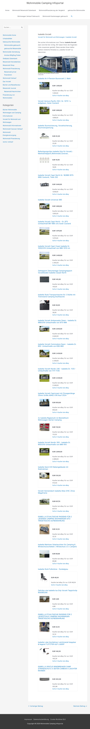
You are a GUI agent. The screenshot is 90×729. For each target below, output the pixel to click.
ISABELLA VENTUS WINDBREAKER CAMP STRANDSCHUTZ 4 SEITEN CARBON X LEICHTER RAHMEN (57, 669)
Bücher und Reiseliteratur (11, 85)
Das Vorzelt (7, 81)
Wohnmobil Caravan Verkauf (13, 129)
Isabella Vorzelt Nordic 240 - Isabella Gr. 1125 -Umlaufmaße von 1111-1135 (57, 370)
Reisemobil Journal (9, 88)
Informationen (8, 116)
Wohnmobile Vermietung (11, 52)
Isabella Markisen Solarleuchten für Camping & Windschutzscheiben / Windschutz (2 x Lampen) (57, 546)
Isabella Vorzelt (71, 37)
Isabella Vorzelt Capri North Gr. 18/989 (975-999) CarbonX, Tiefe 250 (56, 176)
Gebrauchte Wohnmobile (11, 42)
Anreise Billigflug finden (12, 55)
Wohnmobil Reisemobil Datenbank (24, 10)
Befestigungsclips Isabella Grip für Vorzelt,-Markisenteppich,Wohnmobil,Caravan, (55, 152)
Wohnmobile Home (9, 35)
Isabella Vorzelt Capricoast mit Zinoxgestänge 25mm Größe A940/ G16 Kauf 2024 (56, 394)
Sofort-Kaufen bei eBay (60, 95)
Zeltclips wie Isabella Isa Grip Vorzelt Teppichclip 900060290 (57, 591)
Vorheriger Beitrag (35, 706)
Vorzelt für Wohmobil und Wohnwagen (51, 37)
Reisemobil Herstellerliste (11, 62)
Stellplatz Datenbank (10, 58)
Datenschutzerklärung (41, 719)
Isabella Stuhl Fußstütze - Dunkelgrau (53, 569)
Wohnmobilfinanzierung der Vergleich (52, 10)
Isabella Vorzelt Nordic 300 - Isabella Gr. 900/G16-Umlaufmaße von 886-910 (54, 443)
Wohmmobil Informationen (12, 125)
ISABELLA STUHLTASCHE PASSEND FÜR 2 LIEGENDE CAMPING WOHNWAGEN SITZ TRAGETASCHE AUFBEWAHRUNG (55, 519)
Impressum (28, 719)
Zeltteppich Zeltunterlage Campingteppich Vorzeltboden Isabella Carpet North (55, 272)
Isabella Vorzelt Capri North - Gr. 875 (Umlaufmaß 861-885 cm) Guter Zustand (54, 223)
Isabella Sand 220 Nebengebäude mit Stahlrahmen (53, 468)
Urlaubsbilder (7, 38)
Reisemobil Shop (8, 65)
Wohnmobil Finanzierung (11, 68)
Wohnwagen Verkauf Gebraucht (28, 16)
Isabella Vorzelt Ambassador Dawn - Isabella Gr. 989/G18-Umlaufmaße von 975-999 (57, 321)
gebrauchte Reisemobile (12, 48)
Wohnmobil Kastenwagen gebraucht (55, 16)
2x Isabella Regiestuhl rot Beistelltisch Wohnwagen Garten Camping (53, 419)
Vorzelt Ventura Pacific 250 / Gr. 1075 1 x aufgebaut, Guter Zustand (54, 102)
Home (7, 10)
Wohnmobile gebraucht (12, 45)
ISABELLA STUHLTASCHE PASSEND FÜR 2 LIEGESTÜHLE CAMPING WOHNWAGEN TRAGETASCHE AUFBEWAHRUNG (55, 616)
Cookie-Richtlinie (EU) (58, 719)
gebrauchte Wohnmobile (76, 10)
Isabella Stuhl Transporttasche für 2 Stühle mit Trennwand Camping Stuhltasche (56, 296)
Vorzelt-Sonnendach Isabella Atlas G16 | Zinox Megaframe (56, 492)
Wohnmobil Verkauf (9, 78)
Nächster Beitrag (80, 706)
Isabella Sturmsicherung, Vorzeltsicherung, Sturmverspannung (55, 127)
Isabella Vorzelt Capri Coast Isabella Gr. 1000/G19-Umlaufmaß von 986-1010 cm (54, 247)
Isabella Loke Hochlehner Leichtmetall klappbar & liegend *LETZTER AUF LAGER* (57, 643)
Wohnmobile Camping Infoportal (45, 2)
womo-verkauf (8, 142)
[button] (72, 16)
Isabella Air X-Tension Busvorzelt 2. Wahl (54, 78)
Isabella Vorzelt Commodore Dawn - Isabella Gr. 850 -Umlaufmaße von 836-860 (57, 345)
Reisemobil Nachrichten (12, 91)
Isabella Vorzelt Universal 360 (50, 200)
